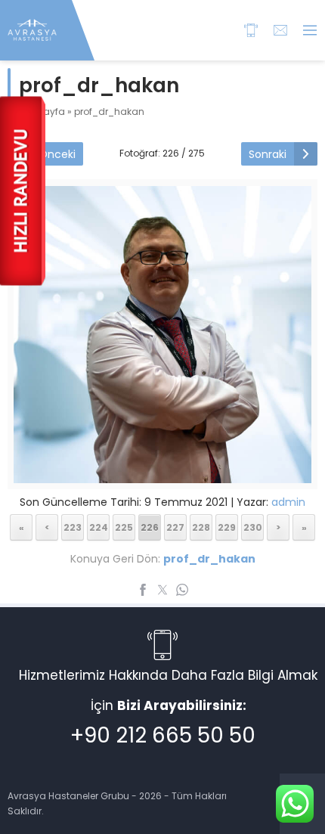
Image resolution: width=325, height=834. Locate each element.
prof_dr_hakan (109, 111)
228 (201, 527)
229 (227, 527)
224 (98, 527)
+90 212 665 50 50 (162, 735)
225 (124, 527)
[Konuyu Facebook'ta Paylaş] (143, 590)
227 (175, 527)
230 (252, 527)
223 (72, 527)
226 (150, 527)
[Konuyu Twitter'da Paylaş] (162, 590)
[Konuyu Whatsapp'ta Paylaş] (182, 590)
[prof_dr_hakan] (162, 473)
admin (288, 502)
